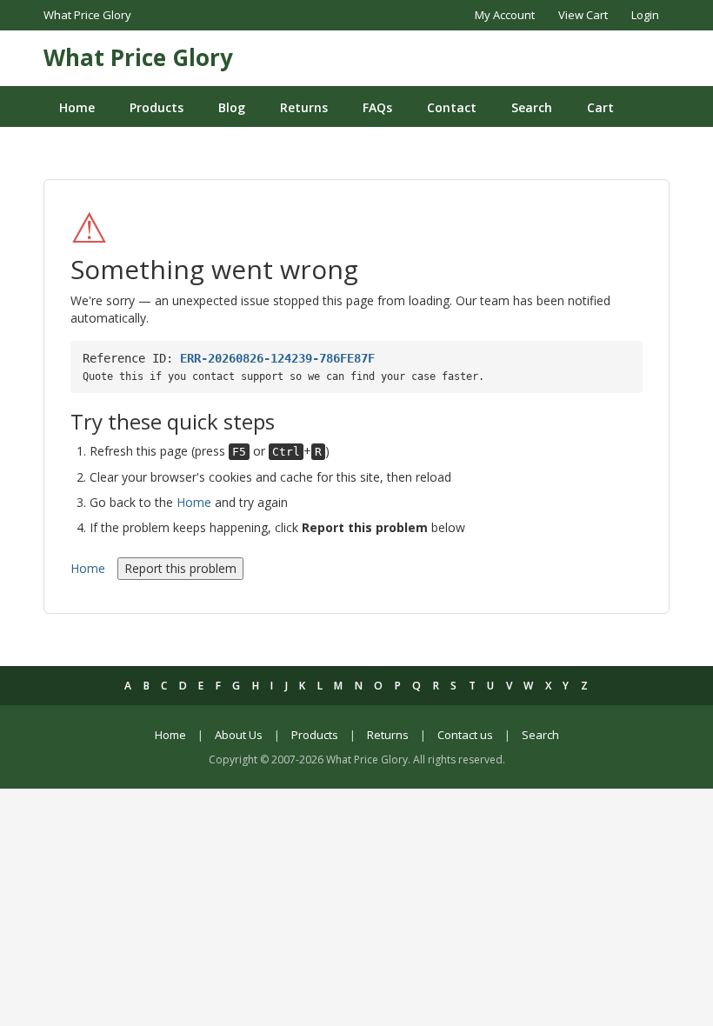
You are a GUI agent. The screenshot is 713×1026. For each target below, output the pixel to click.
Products (156, 107)
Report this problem (180, 568)
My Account (505, 15)
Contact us (465, 735)
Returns (304, 107)
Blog (231, 107)
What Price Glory (138, 57)
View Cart (583, 15)
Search (531, 107)
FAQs (377, 107)
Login (645, 15)
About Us (239, 735)
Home (77, 107)
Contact (451, 107)
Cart (600, 107)
